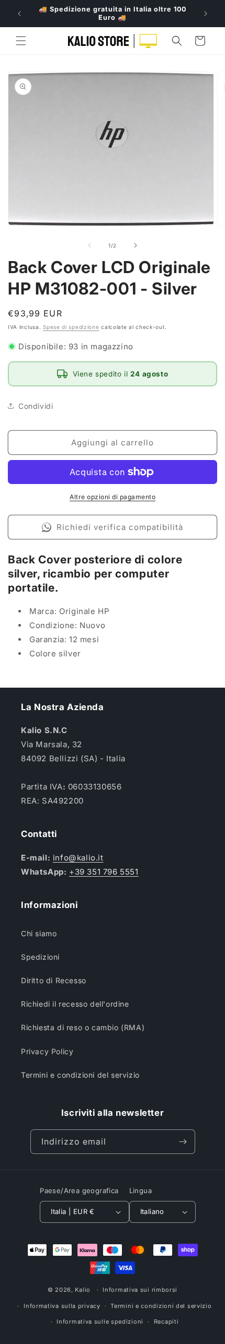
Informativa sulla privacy (62, 1306)
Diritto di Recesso (53, 980)
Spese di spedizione (71, 327)
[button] (20, 40)
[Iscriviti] (183, 1141)
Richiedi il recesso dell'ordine (75, 1003)
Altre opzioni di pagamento (112, 497)
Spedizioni (40, 956)
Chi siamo (39, 933)
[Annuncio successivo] (205, 13)
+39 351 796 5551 (104, 872)
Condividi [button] (35, 406)
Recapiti (166, 1321)
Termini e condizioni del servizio (80, 1074)
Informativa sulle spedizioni (100, 1321)
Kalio (83, 1289)
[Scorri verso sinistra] (89, 245)
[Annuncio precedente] (19, 13)
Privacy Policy (47, 1051)
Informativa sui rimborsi (140, 1289)
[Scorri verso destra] (135, 245)
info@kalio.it (78, 858)
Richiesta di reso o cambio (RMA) (82, 1027)
